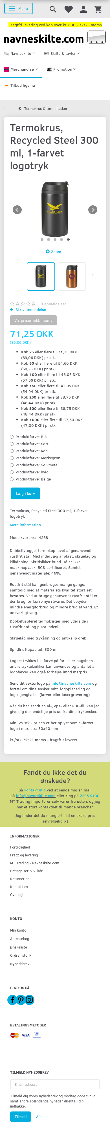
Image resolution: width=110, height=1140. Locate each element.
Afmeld (41, 1116)
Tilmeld (21, 1116)
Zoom (56, 251)
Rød (32, 450)
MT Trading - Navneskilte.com (34, 862)
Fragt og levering (24, 854)
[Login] (83, 9)
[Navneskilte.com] (55, 36)
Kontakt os (19, 886)
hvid (32, 472)
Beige (33, 479)
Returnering (19, 878)
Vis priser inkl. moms (33, 320)
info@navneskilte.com (71, 683)
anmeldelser (53, 303)
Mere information (25, 524)
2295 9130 (90, 795)
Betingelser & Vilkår (26, 870)
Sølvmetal (37, 464)
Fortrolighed (20, 847)
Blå (31, 436)
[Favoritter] (68, 9)
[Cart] (98, 9)
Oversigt (17, 894)
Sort (32, 443)
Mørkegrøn (38, 457)
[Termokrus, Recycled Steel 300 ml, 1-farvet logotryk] (55, 210)
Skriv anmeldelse (30, 309)
